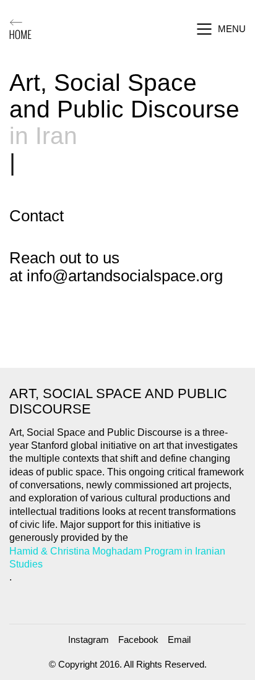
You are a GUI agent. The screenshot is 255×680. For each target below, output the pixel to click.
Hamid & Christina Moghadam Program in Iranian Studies (117, 557)
